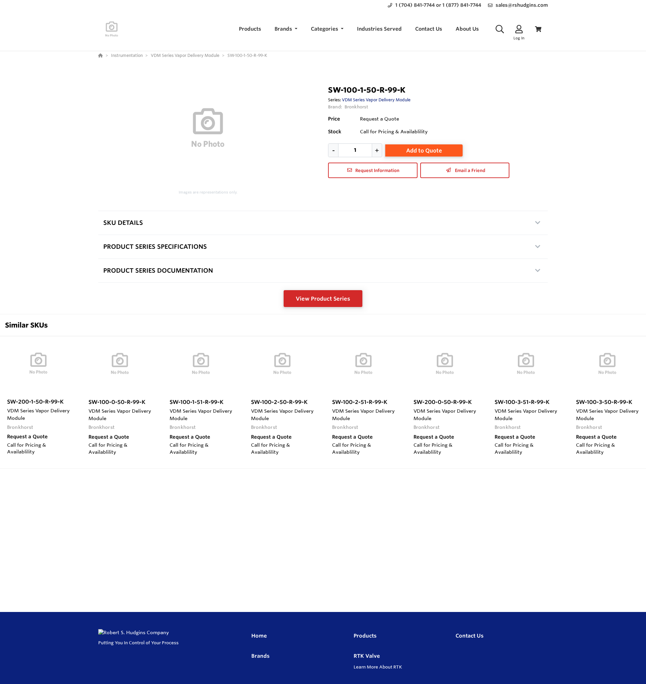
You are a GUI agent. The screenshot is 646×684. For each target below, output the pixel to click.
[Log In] (519, 29)
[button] (286, 29)
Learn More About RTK (378, 667)
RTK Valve (367, 656)
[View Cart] (538, 29)
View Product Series (323, 298)
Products (365, 635)
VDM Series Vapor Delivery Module (376, 99)
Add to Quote (424, 150)
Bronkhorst (356, 106)
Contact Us (469, 635)
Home (259, 635)
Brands (260, 656)
